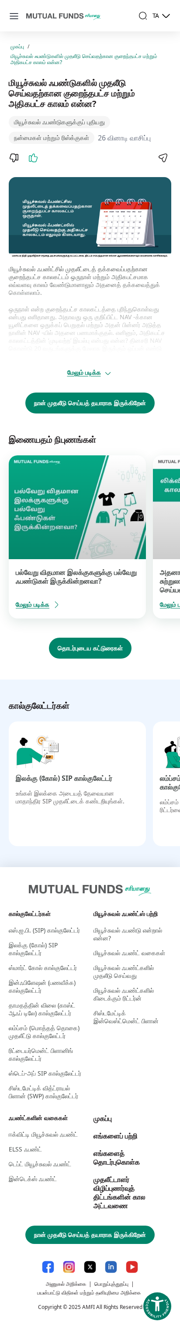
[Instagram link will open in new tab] (69, 1267)
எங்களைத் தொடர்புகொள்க (116, 1157)
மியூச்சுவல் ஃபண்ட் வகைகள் (129, 953)
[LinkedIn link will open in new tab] (111, 1267)
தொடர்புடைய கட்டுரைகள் (90, 648)
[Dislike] (14, 158)
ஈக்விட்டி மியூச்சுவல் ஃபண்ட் (43, 1134)
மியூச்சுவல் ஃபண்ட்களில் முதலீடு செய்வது (123, 971)
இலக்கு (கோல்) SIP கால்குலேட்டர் (64, 778)
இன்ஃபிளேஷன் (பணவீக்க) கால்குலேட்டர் (42, 986)
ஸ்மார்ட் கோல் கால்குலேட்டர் (43, 967)
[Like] (33, 158)
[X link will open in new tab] (90, 1267)
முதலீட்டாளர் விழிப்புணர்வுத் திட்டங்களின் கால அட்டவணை (119, 1192)
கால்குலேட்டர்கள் (30, 913)
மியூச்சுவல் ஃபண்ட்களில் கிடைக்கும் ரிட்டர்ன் (123, 994)
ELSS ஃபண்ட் (25, 1149)
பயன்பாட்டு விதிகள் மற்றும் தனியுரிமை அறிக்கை (89, 1292)
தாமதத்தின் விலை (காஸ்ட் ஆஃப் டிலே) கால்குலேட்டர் (42, 1009)
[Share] (162, 158)
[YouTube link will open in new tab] (132, 1267)
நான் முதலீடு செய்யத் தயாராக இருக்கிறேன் (90, 403)
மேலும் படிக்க (84, 372)
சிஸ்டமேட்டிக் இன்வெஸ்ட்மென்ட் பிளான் (126, 1017)
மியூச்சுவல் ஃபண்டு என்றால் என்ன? (127, 934)
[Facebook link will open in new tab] (48, 1267)
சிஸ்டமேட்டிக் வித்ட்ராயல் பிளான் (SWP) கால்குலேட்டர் (43, 1092)
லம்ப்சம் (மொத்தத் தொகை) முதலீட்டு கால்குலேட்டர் (44, 1032)
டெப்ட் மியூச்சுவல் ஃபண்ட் (40, 1164)
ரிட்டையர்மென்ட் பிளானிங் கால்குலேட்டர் (41, 1054)
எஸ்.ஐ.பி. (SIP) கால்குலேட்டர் (44, 930)
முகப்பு (17, 47)
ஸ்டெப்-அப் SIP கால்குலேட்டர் (45, 1073)
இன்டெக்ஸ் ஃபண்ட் (33, 1179)
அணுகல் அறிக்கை (66, 1284)
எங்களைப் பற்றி (115, 1136)
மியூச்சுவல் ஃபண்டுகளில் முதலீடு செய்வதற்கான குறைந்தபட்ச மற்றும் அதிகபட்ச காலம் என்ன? (83, 59)
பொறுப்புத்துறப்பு (111, 1284)
